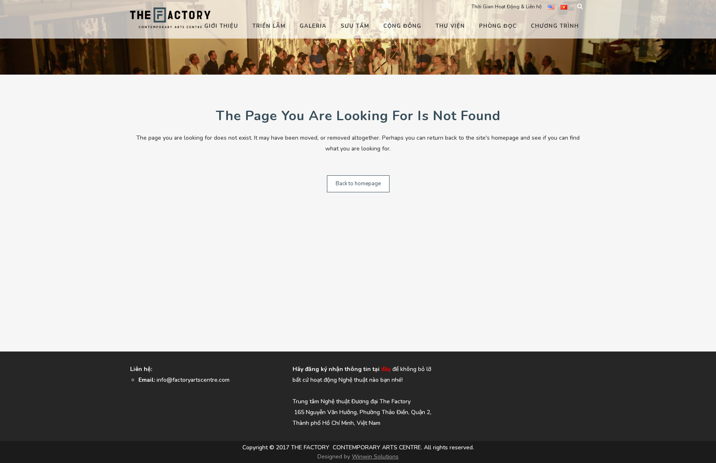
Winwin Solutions (375, 457)
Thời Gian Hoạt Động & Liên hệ (507, 6)
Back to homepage (358, 183)
